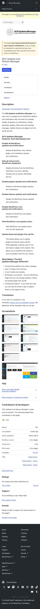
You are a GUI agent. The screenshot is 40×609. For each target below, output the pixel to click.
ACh (5, 64)
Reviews (7, 82)
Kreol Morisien (12, 582)
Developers (6, 553)
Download (6, 70)
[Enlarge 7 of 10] (17, 346)
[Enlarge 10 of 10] (35, 365)
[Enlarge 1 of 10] (17, 317)
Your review (6, 485)
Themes (24, 533)
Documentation (16, 109)
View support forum (9, 500)
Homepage (6, 109)
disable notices (32, 457)
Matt (4, 567)
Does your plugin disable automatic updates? (10, 390)
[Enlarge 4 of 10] (35, 327)
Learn (4, 546)
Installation (8, 87)
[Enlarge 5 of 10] (17, 336)
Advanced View (7, 471)
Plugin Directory (7, 9)
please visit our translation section (22, 303)
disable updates (26, 461)
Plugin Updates (27, 465)
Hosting (4, 537)
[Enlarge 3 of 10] (17, 327)
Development (8, 92)
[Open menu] (37, 3)
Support (7, 98)
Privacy (4, 540)
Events (23, 550)
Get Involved (25, 546)
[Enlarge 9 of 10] (17, 356)
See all (35, 485)
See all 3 (35, 452)
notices (35, 461)
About (4, 530)
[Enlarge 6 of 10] (35, 336)
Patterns (24, 540)
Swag (24, 557)
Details (6, 77)
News (4, 533)
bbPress (6, 570)
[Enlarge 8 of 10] (35, 346)
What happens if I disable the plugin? (15, 397)
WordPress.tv (7, 557)
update (35, 465)
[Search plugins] (22, 22)
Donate (24, 553)
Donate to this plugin (9, 518)
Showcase (24, 530)
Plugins (23, 537)
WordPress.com (8, 563)
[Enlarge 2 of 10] (35, 317)
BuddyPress (7, 573)
